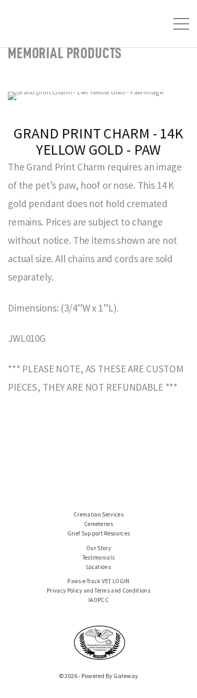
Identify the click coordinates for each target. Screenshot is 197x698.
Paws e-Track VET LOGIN (98, 581)
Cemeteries (98, 524)
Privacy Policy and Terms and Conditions (98, 590)
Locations (98, 567)
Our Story (98, 548)
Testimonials (98, 557)
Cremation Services (98, 514)
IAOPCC (98, 600)
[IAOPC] (100, 642)
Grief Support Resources (98, 533)
